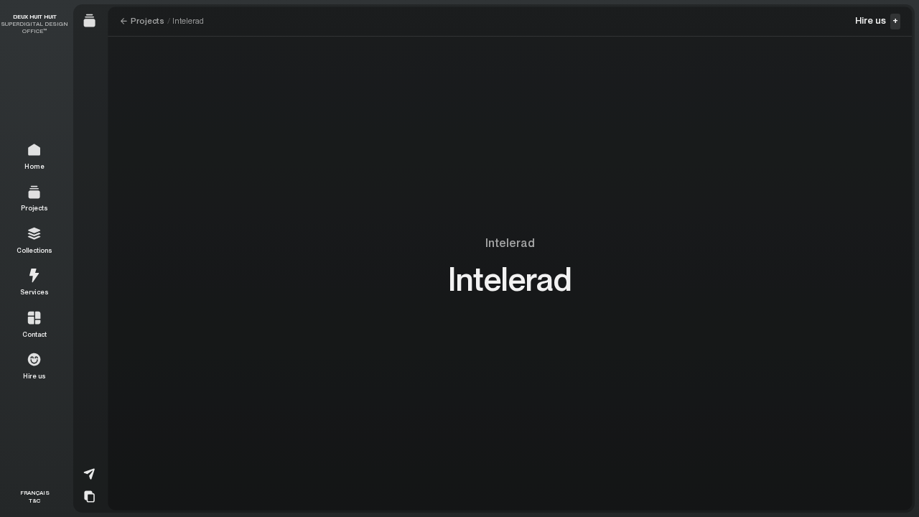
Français (35, 492)
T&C (34, 500)
